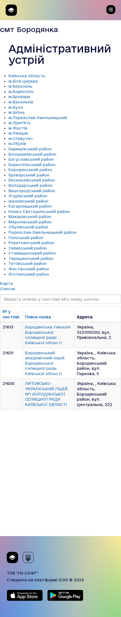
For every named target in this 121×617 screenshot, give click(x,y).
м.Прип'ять (19, 123)
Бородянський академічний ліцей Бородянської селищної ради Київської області (44, 363)
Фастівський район (28, 269)
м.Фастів (17, 128)
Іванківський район (28, 201)
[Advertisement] (60, 475)
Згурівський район (27, 196)
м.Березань (20, 86)
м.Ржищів (18, 133)
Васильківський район (31, 180)
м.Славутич (20, 138)
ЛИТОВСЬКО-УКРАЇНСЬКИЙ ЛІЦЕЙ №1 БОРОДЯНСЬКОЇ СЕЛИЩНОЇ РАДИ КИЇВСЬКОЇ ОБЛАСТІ (46, 394)
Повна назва (38, 317)
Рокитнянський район (31, 243)
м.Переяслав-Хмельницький (37, 117)
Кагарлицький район (30, 206)
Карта (6, 283)
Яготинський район (28, 274)
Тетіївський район (27, 263)
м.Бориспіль (21, 91)
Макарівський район (29, 216)
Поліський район (25, 237)
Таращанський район (30, 258)
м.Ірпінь (16, 112)
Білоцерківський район (32, 154)
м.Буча (15, 107)
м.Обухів (17, 143)
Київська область (26, 76)
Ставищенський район (32, 253)
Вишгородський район (31, 191)
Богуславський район (31, 159)
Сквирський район (27, 248)
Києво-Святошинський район (39, 211)
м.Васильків (20, 102)
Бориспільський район (31, 164)
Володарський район (30, 185)
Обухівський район (28, 227)
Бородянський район (30, 169)
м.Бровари (19, 96)
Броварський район (28, 175)
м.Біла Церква (23, 81)
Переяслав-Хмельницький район (42, 232)
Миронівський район (29, 222)
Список (7, 289)
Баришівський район (29, 149)
